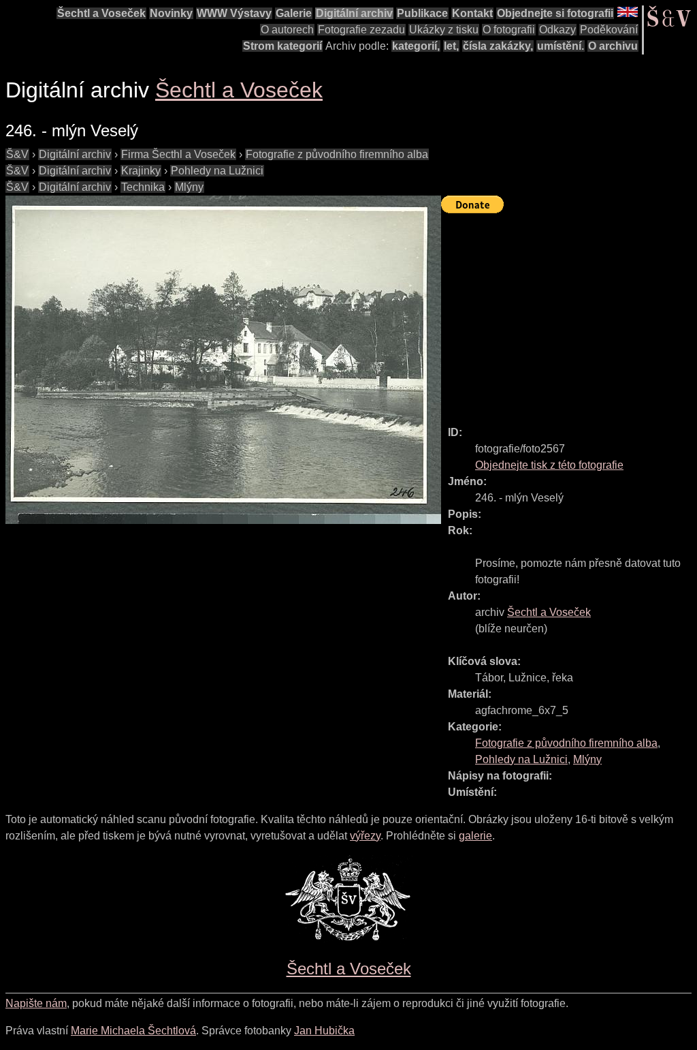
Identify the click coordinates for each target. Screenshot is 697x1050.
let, (451, 46)
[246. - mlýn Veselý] (223, 360)
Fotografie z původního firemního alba (337, 154)
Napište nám (36, 1003)
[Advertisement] (569, 313)
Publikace (422, 13)
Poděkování (609, 29)
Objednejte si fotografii (555, 13)
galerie (475, 835)
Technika (143, 187)
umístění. (560, 46)
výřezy (365, 835)
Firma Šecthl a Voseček (178, 154)
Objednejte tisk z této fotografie (549, 465)
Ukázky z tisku (444, 29)
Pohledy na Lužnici (217, 170)
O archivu (613, 46)
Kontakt (472, 13)
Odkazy (557, 29)
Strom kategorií (282, 46)
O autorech (287, 29)
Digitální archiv (354, 13)
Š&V (17, 154)
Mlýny (189, 187)
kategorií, (416, 46)
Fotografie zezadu (361, 29)
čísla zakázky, (498, 46)
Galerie (294, 13)
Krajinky (141, 170)
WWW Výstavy (234, 13)
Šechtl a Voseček (101, 13)
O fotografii (509, 29)
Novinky (171, 13)
